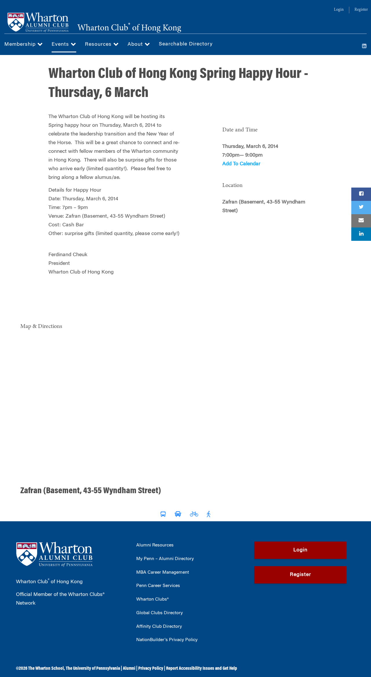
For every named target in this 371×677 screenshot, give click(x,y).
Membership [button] (20, 44)
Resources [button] (99, 44)
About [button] (136, 44)
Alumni (129, 668)
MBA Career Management (162, 572)
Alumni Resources (155, 545)
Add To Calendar (241, 164)
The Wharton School (46, 668)
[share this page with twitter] (361, 207)
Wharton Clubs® (152, 599)
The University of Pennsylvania (93, 668)
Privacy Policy (150, 668)
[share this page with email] (361, 220)
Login (339, 10)
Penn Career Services (158, 586)
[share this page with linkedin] (361, 234)
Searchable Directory (186, 44)
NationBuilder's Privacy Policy (167, 640)
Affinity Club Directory (159, 626)
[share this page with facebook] (361, 194)
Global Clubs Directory (159, 613)
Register (361, 10)
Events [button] (61, 44)
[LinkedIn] (364, 46)
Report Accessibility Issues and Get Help (201, 668)
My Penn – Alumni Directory (165, 559)
